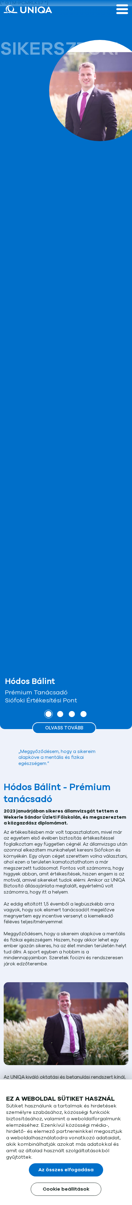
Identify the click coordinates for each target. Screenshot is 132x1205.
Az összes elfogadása (66, 1169)
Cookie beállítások (66, 1189)
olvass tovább (64, 728)
